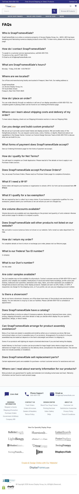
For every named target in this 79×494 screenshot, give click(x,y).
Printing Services (49, 408)
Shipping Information (36, 119)
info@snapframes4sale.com (21, 57)
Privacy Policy (68, 411)
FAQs (49, 414)
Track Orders (29, 405)
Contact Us (73, 1)
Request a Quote (11, 407)
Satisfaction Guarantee (68, 408)
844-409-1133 (14, 1)
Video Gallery (49, 411)
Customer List (68, 405)
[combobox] (29, 11)
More (62, 16)
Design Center (19, 135)
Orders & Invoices (30, 408)
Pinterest (75, 482)
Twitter (71, 482)
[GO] (54, 11)
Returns (59, 243)
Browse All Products (68, 11)
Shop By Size (51, 16)
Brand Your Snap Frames (49, 405)
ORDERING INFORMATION (11, 403)
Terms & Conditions (68, 414)
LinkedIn (71, 486)
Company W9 (10, 419)
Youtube (75, 486)
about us (72, 39)
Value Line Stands (34, 16)
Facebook (66, 482)
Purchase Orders (8, 162)
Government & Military (10, 416)
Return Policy (29, 414)
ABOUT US (68, 402)
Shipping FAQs (62, 119)
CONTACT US (30, 402)
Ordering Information (47, 104)
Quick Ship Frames (15, 16)
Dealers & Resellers (30, 411)
